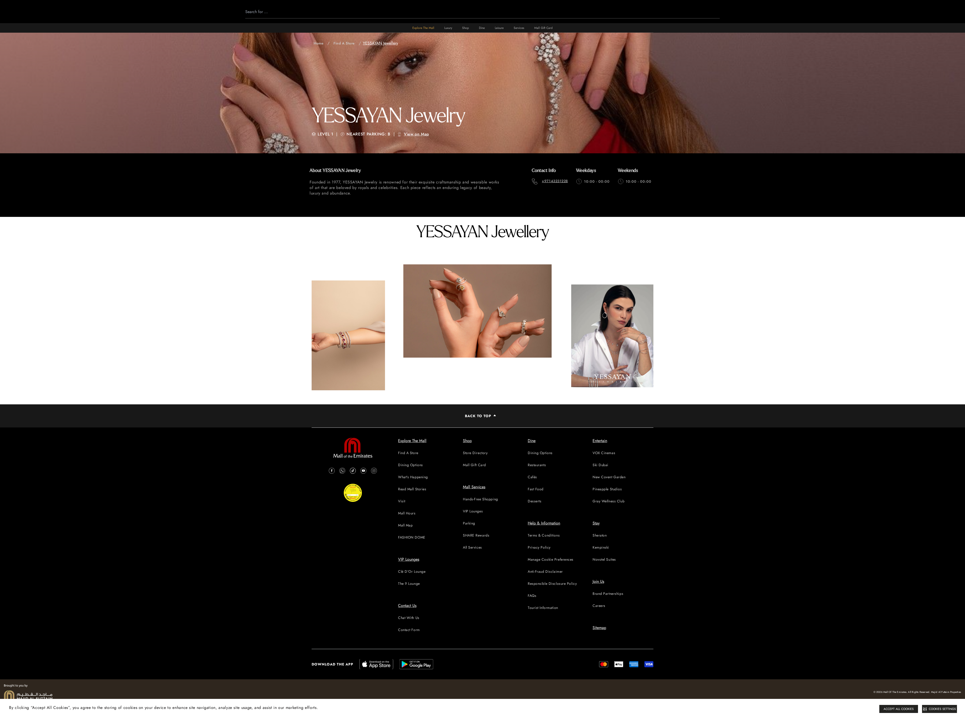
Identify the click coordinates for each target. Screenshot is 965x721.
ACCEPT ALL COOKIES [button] (899, 709)
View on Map (416, 134)
